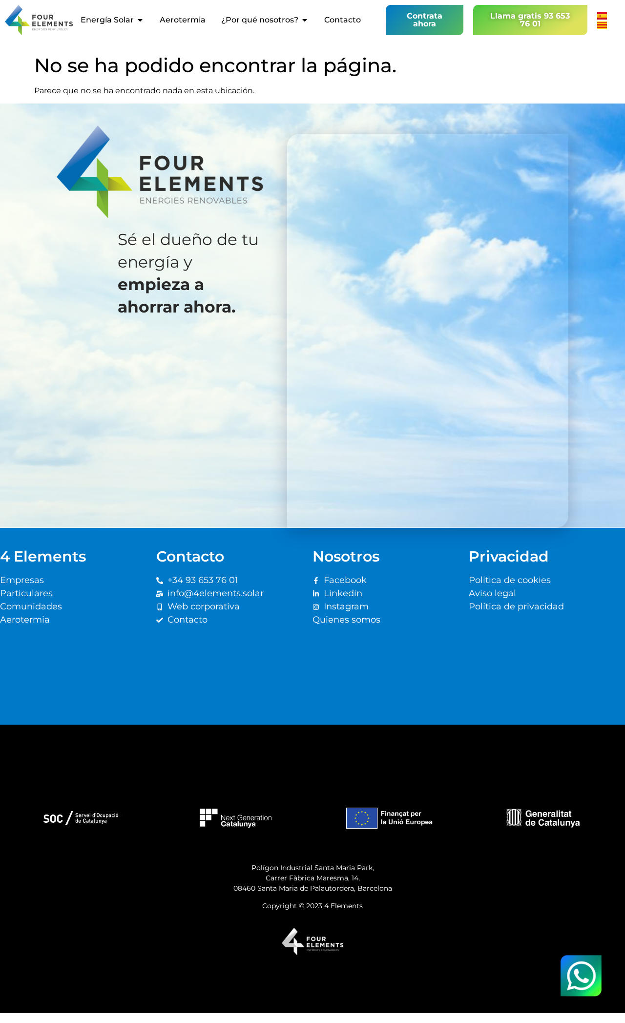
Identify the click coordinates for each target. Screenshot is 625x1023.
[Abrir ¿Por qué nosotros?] (305, 20)
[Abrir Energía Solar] (140, 20)
